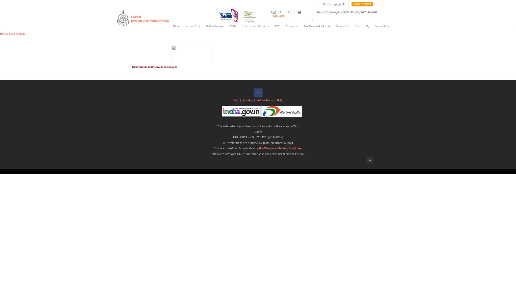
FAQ (236, 100)
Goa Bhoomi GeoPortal (317, 26)
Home (176, 26)
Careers (290, 26)
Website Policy (265, 100)
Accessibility (382, 26)
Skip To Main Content (12, 33)
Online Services (215, 26)
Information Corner (254, 26)
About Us (191, 26)
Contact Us (342, 26)
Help (357, 26)
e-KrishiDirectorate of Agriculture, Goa (150, 19)
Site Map (248, 100)
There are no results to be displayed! (154, 67)
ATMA (233, 26)
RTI (277, 26)
